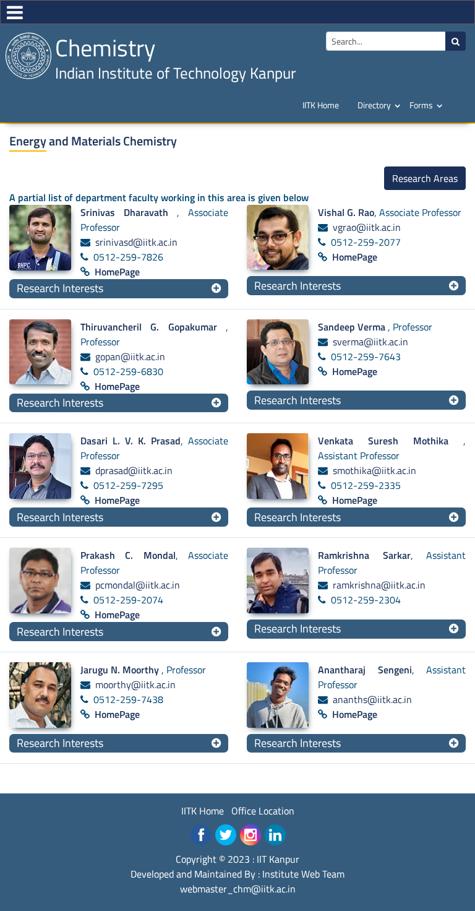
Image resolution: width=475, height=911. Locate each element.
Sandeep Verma (353, 326)
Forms (421, 104)
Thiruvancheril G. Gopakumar (153, 326)
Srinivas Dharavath (128, 212)
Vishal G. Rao (346, 212)
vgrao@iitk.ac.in (367, 227)
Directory (374, 104)
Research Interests (60, 288)
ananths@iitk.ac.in (372, 699)
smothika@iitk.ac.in (374, 470)
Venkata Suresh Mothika (390, 440)
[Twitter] (225, 834)
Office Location (262, 810)
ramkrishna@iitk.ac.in (379, 584)
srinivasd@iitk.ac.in (136, 242)
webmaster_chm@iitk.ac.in (238, 888)
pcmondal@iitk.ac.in (137, 584)
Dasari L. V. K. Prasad (130, 440)
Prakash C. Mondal (128, 555)
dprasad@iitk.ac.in (134, 470)
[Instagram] (250, 834)
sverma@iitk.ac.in (370, 341)
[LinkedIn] (275, 834)
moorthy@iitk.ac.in (135, 684)
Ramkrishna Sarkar (364, 555)
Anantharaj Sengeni (365, 669)
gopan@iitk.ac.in (130, 356)
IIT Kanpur (278, 859)
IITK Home (320, 104)
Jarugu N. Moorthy (120, 669)
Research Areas (425, 178)
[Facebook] (201, 834)
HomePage (117, 271)
